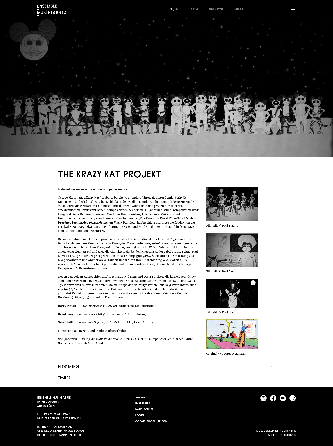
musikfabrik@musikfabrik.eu (59, 417)
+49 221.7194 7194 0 (56, 413)
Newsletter (216, 9)
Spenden (239, 9)
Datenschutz (144, 409)
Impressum (142, 403)
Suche (194, 9)
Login (139, 414)
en (177, 9)
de (171, 9)
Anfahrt (141, 397)
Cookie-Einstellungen (151, 420)
